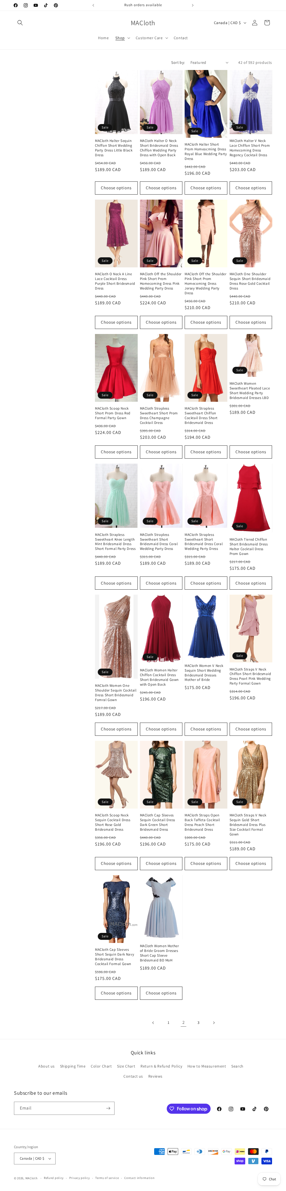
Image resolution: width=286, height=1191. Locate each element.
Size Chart (126, 1066)
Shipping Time (73, 1066)
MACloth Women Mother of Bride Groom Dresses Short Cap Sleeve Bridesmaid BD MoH (159, 953)
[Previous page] (153, 1023)
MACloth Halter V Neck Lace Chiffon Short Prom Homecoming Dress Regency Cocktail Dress (250, 148)
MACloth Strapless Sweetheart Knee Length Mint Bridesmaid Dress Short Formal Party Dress (115, 542)
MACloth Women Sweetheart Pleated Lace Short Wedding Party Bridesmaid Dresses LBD (250, 390)
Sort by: (178, 62)
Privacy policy (79, 1178)
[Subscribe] (108, 1108)
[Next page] (214, 1023)
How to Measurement (206, 1066)
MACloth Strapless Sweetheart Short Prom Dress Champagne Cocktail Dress (159, 415)
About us (46, 1066)
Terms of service (107, 1178)
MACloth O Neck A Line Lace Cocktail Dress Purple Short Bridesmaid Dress (115, 281)
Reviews (155, 1076)
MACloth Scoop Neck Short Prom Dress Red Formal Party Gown (112, 413)
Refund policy (54, 1178)
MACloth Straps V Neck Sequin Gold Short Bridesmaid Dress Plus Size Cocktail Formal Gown (248, 825)
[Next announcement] (193, 5)
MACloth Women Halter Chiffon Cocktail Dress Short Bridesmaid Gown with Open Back (159, 677)
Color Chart (101, 1066)
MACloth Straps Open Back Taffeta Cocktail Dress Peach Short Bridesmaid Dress (202, 822)
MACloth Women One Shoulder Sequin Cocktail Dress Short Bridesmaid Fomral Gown (115, 692)
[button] (20, 23)
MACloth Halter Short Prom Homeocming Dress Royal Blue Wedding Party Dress (206, 151)
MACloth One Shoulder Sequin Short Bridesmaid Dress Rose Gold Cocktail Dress (250, 281)
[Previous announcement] (93, 5)
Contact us (133, 1076)
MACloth (31, 1178)
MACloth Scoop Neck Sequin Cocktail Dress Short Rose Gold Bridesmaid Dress (112, 822)
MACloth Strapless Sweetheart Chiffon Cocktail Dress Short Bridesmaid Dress (201, 415)
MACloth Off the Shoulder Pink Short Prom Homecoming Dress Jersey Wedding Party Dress (205, 283)
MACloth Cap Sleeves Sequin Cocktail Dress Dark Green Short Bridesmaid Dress (157, 822)
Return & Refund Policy (161, 1066)
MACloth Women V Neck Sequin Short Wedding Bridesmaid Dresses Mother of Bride (204, 673)
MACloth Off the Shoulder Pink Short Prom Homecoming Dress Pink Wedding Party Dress (161, 281)
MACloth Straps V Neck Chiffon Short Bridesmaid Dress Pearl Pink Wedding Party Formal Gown (250, 676)
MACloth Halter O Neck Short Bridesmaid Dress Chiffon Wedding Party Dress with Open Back (159, 148)
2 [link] (183, 1022)
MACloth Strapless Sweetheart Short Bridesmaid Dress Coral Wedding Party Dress (159, 542)
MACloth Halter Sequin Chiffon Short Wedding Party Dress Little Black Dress (113, 148)
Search (237, 1066)
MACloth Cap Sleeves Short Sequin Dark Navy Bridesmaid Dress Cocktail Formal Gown (114, 956)
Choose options (116, 187)
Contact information (139, 1178)
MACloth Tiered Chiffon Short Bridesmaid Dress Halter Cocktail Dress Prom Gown (249, 546)
